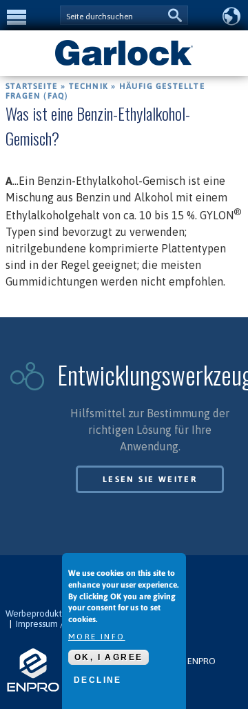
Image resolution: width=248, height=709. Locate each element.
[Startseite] (124, 64)
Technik (88, 86)
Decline (98, 680)
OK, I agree (108, 657)
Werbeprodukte (37, 613)
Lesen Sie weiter (150, 479)
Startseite (32, 86)
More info (96, 636)
